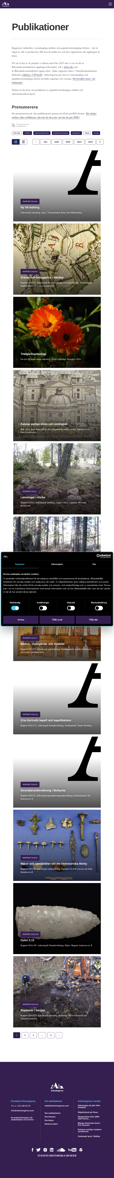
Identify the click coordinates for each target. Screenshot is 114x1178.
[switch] (43, 608)
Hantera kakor (51, 1124)
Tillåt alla (93, 619)
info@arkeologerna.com (22, 1111)
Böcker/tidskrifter (42, 133)
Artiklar (27, 133)
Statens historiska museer (57, 1155)
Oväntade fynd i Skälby (89, 1136)
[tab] (56, 142)
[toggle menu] (110, 4)
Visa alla (16, 133)
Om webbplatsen (53, 1113)
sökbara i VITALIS (32, 74)
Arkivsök (69, 67)
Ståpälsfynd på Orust (88, 1112)
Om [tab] (94, 564)
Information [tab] (57, 564)
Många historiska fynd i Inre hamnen (89, 1124)
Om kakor (49, 1120)
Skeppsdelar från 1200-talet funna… (89, 1118)
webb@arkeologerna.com (57, 1106)
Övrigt (96, 133)
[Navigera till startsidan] (57, 1091)
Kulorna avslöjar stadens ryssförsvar (90, 1130)
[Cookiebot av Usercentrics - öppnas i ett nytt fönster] (98, 556)
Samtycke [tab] (20, 564)
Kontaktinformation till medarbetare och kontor (22, 1119)
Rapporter (76, 133)
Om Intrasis (50, 1117)
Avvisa (21, 619)
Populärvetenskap (60, 133)
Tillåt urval (57, 619)
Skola (87, 133)
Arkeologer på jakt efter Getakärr (89, 1106)
